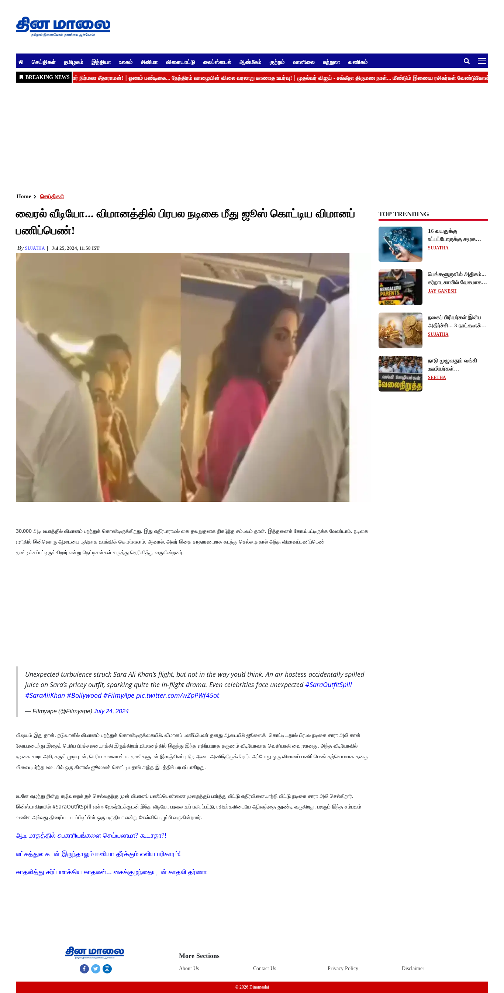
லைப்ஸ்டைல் (217, 61)
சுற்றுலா (331, 61)
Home (24, 196)
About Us (189, 968)
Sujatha (35, 248)
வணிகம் (358, 61)
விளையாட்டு (180, 61)
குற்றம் (277, 61)
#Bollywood (84, 695)
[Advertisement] (237, 137)
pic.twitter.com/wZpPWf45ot (177, 695)
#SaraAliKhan (45, 695)
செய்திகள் (44, 61)
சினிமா (149, 61)
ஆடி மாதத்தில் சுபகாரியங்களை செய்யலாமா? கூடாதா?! (91, 835)
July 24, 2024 (111, 711)
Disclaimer (413, 968)
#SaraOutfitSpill (328, 684)
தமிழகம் (73, 61)
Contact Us (264, 968)
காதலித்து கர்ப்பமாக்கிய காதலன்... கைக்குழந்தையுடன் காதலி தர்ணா (111, 871)
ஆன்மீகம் (250, 61)
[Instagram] (107, 969)
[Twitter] (95, 969)
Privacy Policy (343, 968)
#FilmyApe (118, 695)
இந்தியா (101, 61)
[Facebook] (84, 969)
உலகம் (126, 61)
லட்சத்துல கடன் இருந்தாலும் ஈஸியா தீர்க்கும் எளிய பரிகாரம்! (98, 853)
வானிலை (304, 61)
